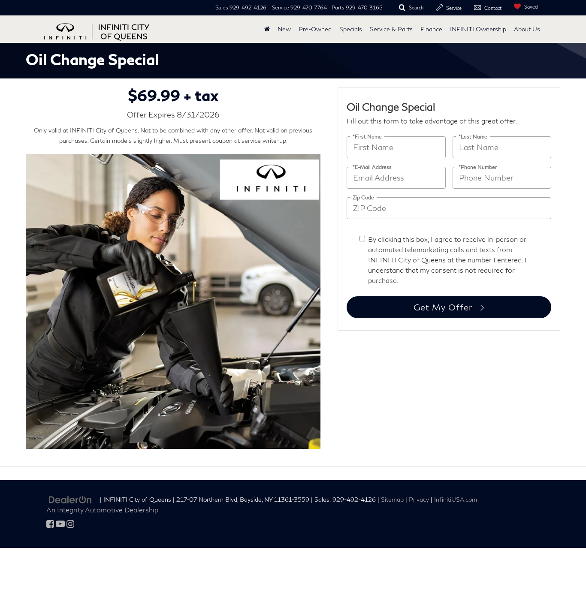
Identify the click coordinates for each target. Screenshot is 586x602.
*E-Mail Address (372, 166)
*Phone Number (478, 166)
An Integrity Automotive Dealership (102, 510)
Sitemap (392, 499)
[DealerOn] (70, 499)
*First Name (367, 136)
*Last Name (473, 136)
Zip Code (363, 197)
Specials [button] (350, 29)
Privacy (419, 499)
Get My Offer (444, 307)
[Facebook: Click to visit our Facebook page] (50, 524)
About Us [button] (527, 29)
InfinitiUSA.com (455, 499)
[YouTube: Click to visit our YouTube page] (60, 524)
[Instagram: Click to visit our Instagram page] (70, 524)
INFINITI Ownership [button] (478, 29)
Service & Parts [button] (391, 29)
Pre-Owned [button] (315, 29)
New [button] (284, 29)
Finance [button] (431, 29)
